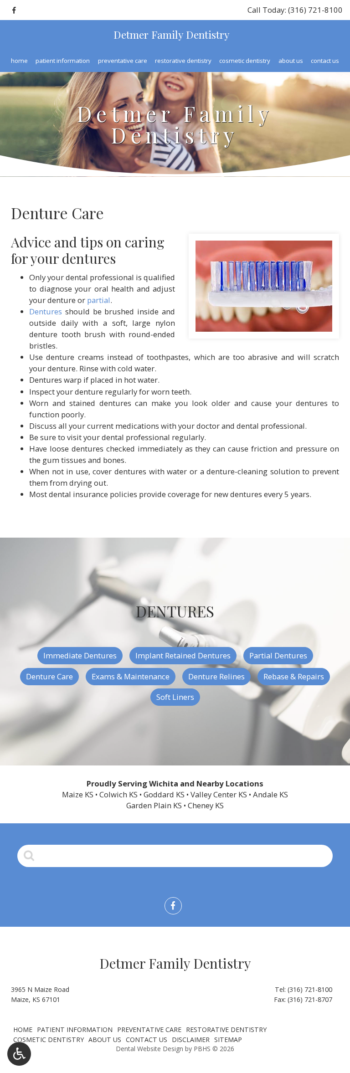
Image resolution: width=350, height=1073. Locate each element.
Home (19, 60)
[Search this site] (29, 855)
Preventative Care (122, 60)
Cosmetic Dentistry (244, 60)
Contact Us (325, 60)
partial (98, 300)
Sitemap (228, 1039)
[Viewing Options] (19, 1054)
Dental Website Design (149, 1048)
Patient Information (63, 60)
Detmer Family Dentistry (171, 34)
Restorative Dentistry (183, 60)
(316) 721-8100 (310, 989)
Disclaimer (191, 1039)
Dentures (45, 311)
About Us (290, 60)
